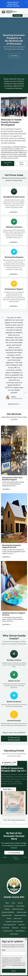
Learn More (14, 55)
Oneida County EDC (14, 896)
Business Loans (21, 912)
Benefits (7, 909)
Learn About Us (7, 163)
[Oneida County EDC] (9, 11)
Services (23, 927)
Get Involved (17, 15)
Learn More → (14, 212)
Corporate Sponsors (20, 915)
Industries (21, 924)
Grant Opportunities (9, 924)
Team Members (20, 931)
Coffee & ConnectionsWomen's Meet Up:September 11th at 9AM (12, 4)
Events (9, 918)
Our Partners (6, 927)
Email (3, 950)
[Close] (26, 2)
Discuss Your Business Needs (14, 738)
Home (7, 903)
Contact (20, 903)
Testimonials (14, 934)
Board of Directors (17, 909)
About (13, 903)
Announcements (9, 906)
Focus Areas (17, 918)
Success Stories (8, 931)
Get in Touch (21, 163)
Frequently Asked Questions (14, 921)
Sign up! (14, 971)
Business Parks (7, 915)
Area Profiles (20, 906)
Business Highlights (8, 912)
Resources (15, 927)
